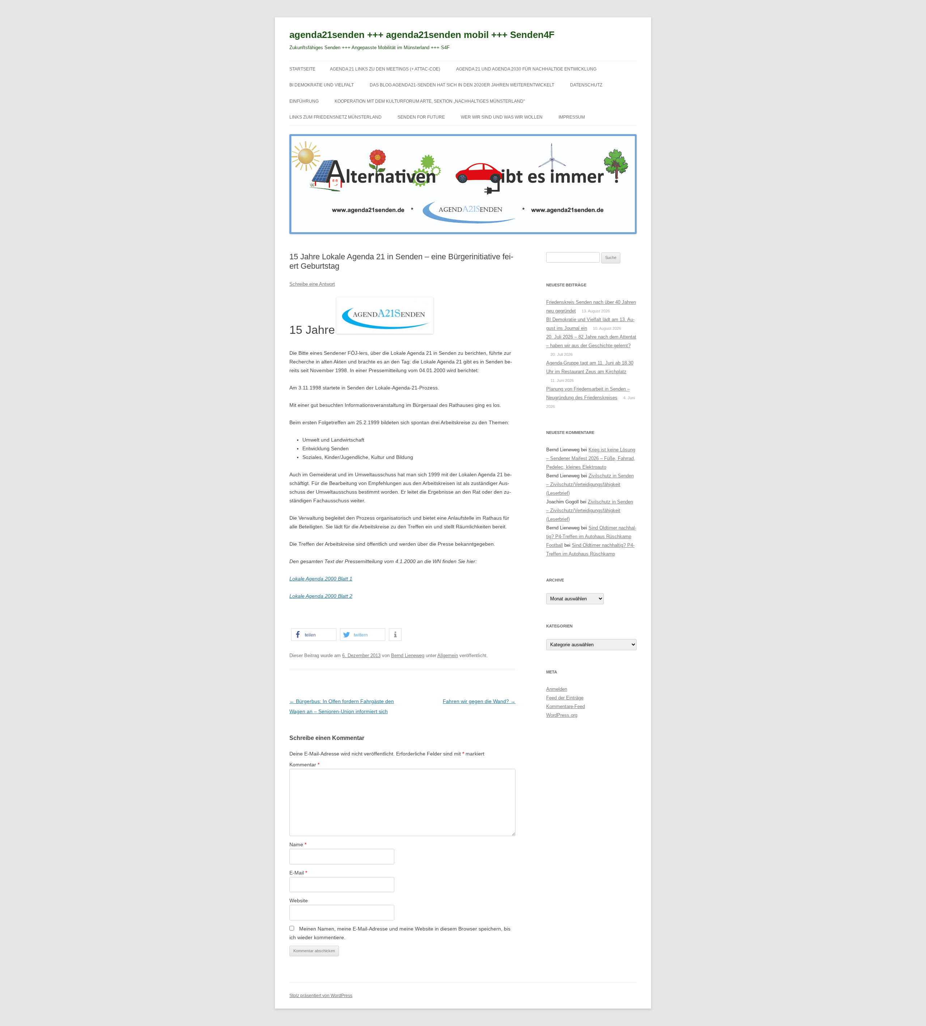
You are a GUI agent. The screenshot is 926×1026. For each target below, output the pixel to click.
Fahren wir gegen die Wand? (479, 701)
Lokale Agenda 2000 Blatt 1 (320, 579)
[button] (313, 634)
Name (297, 844)
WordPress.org (561, 715)
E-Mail (298, 873)
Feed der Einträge (564, 698)
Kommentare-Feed (565, 706)
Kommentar (304, 764)
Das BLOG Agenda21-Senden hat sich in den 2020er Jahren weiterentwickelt (462, 85)
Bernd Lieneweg (407, 655)
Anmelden (556, 689)
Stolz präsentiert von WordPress (320, 995)
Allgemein (447, 655)
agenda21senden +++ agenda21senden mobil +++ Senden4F (422, 34)
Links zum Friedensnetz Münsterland (335, 117)
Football (554, 545)
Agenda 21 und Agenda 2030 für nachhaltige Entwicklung (526, 69)
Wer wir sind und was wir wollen (502, 117)
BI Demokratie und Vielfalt (321, 85)
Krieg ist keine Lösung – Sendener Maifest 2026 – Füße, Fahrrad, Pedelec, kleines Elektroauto (590, 458)
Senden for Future (421, 117)
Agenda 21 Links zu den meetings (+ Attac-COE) (385, 69)
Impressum (571, 117)
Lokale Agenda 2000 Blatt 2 (320, 596)
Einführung (304, 101)
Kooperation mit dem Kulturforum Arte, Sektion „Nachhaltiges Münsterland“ (430, 101)
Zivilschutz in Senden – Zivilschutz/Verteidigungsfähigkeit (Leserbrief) (590, 484)
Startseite (302, 69)
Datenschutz (586, 85)
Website (298, 900)
